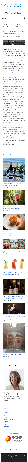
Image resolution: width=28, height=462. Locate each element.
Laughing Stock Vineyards (14, 110)
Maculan (5, 116)
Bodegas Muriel (19, 88)
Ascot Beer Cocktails (13, 82)
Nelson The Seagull (14, 118)
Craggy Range (21, 97)
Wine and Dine (13, 77)
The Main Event (7, 131)
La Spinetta (21, 105)
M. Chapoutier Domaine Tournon (12, 114)
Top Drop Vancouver (16, 133)
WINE (5, 415)
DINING (5, 417)
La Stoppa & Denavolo (9, 107)
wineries (5, 140)
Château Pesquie (10, 95)
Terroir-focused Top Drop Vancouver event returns (13, 32)
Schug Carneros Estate (16, 120)
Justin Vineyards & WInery (10, 105)
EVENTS (6, 421)
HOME (5, 412)
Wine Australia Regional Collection (12, 138)
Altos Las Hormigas (14, 79)
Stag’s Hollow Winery (9, 127)
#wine (6, 79)
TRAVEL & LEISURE (8, 419)
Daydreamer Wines (8, 99)
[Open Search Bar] (24, 18)
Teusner (21, 129)
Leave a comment (10, 144)
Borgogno (6, 90)
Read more (13, 73)
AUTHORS (6, 426)
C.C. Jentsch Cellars (11, 92)
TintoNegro (15, 131)
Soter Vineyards (19, 125)
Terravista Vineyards (12, 129)
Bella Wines (15, 84)
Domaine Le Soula (8, 103)
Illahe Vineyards (18, 103)
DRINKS (5, 424)
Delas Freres (20, 101)
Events (7, 77)
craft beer (13, 97)
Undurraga (19, 136)
